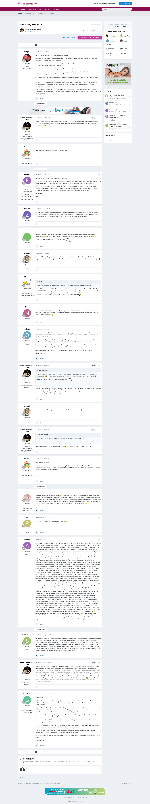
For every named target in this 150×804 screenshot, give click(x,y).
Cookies (85, 797)
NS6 (26, 307)
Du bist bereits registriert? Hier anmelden (104, 3)
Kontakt (79, 797)
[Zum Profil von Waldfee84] (121, 40)
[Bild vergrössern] (45, 125)
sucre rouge (27, 635)
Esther (26, 174)
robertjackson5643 (114, 119)
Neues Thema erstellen (68, 37)
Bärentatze (27, 694)
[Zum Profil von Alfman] (27, 545)
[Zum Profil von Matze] (27, 283)
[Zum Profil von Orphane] (27, 335)
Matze (26, 277)
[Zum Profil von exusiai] (27, 259)
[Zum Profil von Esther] (27, 180)
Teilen (86, 30)
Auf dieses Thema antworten (90, 37)
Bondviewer (113, 40)
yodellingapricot (113, 128)
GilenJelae (112, 104)
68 (28, 650)
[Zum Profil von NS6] (27, 313)
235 (28, 507)
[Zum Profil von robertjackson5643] (106, 116)
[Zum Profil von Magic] (27, 58)
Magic (26, 52)
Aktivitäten (48, 9)
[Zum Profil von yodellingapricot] (106, 125)
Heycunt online (113, 102)
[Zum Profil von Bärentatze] (27, 700)
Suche (52, 13)
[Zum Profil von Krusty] (27, 153)
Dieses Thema (122, 9)
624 (28, 268)
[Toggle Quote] (38, 281)
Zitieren (42, 98)
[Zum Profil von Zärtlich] (27, 215)
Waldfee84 (127, 40)
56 (28, 224)
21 (27, 246)
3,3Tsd (28, 292)
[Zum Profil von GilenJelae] (106, 103)
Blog (40, 9)
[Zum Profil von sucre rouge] (27, 641)
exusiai (27, 253)
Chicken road (113, 110)
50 (28, 322)
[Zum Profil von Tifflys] (27, 237)
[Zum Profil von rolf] (27, 523)
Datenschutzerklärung (69, 797)
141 (28, 66)
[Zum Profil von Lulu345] (106, 95)
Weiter (43, 45)
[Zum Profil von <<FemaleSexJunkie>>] (22, 30)
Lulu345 (111, 98)
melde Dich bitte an (76, 761)
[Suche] (130, 9)
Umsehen (22, 9)
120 (28, 162)
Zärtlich (27, 209)
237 (28, 709)
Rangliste (57, 9)
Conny (26, 492)
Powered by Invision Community (75, 801)
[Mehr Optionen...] (99, 52)
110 (28, 344)
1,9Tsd (28, 134)
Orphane (27, 329)
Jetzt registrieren (125, 3)
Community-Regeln (30, 13)
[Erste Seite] (20, 45)
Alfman (27, 539)
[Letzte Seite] (47, 45)
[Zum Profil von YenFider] (106, 110)
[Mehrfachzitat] (37, 98)
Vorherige (26, 45)
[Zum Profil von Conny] (27, 498)
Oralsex (36, 31)
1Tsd (27, 189)
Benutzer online (43, 13)
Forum (20, 13)
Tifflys (26, 231)
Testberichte (32, 9)
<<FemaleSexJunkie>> (34, 29)
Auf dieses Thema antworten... (38, 769)
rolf (27, 517)
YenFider (111, 111)
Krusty (26, 147)
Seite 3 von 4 (54, 45)
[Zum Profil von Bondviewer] (107, 40)
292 (28, 554)
